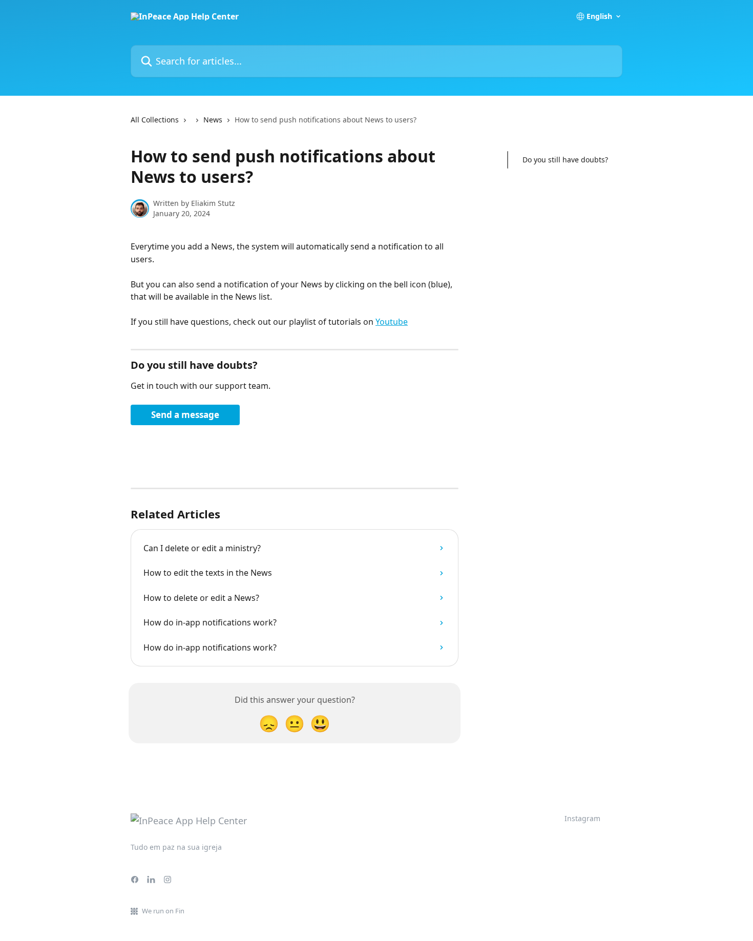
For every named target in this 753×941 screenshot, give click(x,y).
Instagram (582, 818)
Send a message (185, 415)
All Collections (155, 119)
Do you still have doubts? (565, 159)
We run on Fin (163, 910)
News (212, 119)
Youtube (391, 321)
